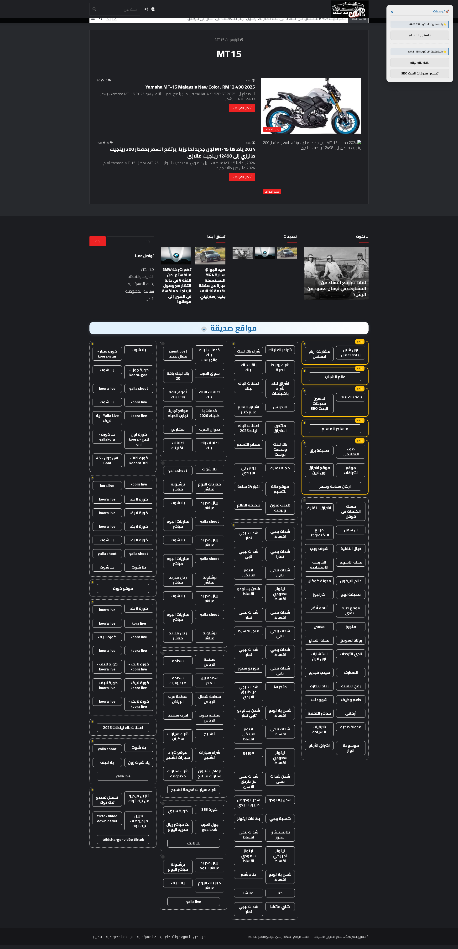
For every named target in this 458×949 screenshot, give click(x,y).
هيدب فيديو (319, 672)
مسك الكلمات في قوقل (351, 511)
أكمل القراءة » (242, 108)
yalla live (193, 901)
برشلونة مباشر (178, 486)
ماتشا (248, 892)
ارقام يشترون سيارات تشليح (209, 773)
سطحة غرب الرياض (177, 699)
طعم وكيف (351, 699)
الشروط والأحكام (140, 276)
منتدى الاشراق (280, 428)
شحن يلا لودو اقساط (248, 591)
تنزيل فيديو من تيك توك (138, 798)
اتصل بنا (147, 298)
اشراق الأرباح (319, 745)
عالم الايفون (351, 580)
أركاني (351, 713)
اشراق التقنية (319, 507)
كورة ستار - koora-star (107, 354)
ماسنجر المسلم (335, 428)
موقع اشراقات (351, 470)
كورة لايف (139, 499)
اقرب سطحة (177, 715)
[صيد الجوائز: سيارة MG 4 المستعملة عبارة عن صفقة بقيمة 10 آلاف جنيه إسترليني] (287, 253)
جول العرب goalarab (210, 827)
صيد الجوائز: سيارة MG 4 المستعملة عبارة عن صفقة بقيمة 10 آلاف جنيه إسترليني (212, 283)
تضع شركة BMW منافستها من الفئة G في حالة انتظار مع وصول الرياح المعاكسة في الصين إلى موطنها (266, 18)
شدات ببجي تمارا (248, 535)
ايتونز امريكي (248, 572)
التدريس (280, 407)
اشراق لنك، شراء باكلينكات (280, 388)
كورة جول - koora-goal (139, 372)
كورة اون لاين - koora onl (139, 439)
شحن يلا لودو (280, 799)
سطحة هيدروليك (177, 680)
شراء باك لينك (280, 349)
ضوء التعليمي (351, 451)
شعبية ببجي (280, 818)
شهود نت (319, 699)
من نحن (147, 269)
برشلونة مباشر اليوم (178, 867)
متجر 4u (280, 686)
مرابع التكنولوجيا (319, 532)
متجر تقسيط (248, 630)
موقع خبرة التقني (351, 610)
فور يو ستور (248, 668)
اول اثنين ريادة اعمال (350, 352)
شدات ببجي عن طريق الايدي (248, 691)
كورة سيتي (178, 810)
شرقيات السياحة (319, 729)
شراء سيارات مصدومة (177, 773)
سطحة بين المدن (210, 680)
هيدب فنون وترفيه (280, 507)
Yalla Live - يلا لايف (107, 418)
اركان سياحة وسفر (335, 486)
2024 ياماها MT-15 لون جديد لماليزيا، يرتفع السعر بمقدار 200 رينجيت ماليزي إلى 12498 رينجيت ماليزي (182, 152)
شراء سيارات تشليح (209, 755)
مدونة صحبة (350, 726)
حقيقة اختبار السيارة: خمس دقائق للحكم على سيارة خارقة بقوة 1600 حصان (309, 288)
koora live (107, 388)
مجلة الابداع (319, 640)
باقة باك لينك (350, 397)
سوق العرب (209, 373)
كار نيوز (319, 594)
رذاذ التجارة (319, 686)
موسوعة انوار (351, 748)
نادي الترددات (351, 653)
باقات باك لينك (248, 367)
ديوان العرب (209, 429)
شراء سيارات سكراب (177, 736)
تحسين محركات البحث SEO (319, 403)
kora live (107, 485)
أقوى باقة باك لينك (178, 394)
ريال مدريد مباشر (209, 505)
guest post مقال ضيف (177, 354)
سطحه (178, 660)
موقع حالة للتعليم (280, 489)
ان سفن (351, 529)
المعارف (351, 672)
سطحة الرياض (209, 662)
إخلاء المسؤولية (141, 284)
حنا (280, 892)
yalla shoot (177, 470)
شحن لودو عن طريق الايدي (248, 802)
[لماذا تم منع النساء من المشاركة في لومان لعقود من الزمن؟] (243, 253)
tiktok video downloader (107, 818)
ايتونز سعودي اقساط (280, 593)
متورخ (351, 626)
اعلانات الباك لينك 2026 (248, 428)
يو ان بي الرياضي (248, 470)
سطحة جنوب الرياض (209, 718)
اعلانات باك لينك (209, 445)
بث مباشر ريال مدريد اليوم (177, 827)
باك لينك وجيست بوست (280, 449)
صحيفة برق (319, 450)
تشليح (209, 733)
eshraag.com (257, 936)
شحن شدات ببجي (280, 779)
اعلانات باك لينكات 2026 (123, 727)
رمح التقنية (351, 686)
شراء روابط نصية (280, 367)
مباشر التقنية (319, 713)
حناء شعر (248, 874)
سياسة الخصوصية (139, 291)
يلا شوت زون (139, 762)
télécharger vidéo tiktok (123, 839)
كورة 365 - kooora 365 (138, 460)
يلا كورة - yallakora (107, 437)
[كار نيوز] (350, 9)
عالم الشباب (335, 376)
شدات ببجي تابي (248, 554)
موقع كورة (123, 588)
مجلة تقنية (280, 467)
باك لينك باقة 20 (178, 376)
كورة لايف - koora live (138, 666)
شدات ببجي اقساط (280, 534)
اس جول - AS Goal (107, 460)
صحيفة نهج (351, 594)
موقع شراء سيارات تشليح (178, 755)
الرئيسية (233, 39)
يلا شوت (209, 469)
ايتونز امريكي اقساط (248, 734)
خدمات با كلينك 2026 (209, 413)
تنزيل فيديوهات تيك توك (139, 820)
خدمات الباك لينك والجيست (209, 354)
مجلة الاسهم (350, 562)
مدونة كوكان (319, 580)
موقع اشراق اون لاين (319, 470)
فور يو (248, 752)
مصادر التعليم (248, 444)
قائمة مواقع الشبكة (296, 936)
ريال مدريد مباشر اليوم (209, 865)
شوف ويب (319, 548)
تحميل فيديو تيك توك (107, 800)
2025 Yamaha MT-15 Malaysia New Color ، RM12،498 (200, 86)
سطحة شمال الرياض (209, 699)
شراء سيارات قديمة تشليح (193, 789)
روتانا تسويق (350, 640)
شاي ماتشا (280, 906)
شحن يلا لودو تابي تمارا (248, 713)
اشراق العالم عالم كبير (248, 409)
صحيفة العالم (248, 505)
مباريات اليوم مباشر (209, 486)
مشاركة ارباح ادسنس (319, 354)
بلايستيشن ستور (280, 834)
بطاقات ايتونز (248, 818)
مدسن (319, 626)
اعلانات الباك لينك (248, 386)
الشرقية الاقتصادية (319, 565)
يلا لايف (194, 843)
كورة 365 (209, 809)
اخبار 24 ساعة (248, 486)
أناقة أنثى (319, 608)
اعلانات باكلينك (177, 445)
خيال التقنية (350, 548)
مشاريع (178, 429)
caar (248, 80)
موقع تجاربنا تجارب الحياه (177, 413)
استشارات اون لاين (319, 656)
